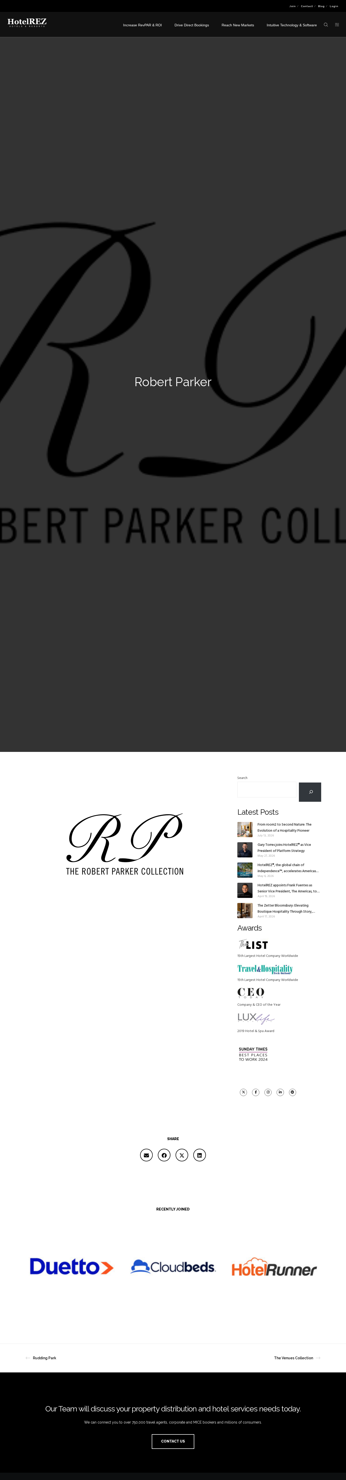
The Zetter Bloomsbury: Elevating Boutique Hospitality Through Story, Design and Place (285, 909)
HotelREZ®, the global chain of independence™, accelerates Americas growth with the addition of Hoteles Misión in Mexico (287, 868)
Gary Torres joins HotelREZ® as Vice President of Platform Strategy (284, 848)
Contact (307, 6)
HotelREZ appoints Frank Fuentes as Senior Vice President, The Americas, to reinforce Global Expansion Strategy (287, 888)
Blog (321, 6)
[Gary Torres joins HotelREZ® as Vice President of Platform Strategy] (245, 850)
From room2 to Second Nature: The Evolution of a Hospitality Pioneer (285, 828)
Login (334, 6)
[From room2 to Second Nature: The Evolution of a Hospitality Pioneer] (245, 829)
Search (242, 778)
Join (293, 6)
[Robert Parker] (146, 1155)
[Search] (310, 792)
